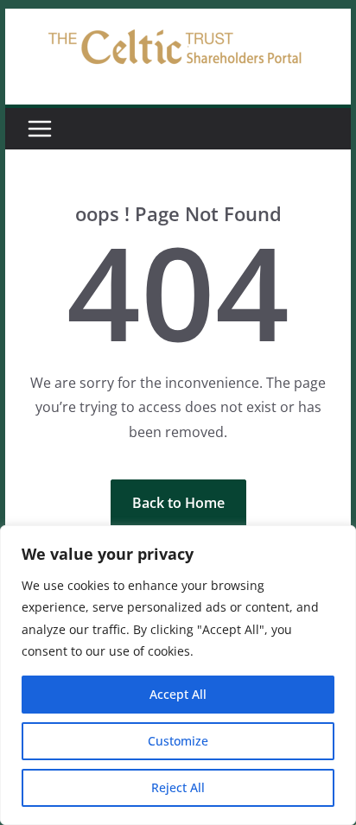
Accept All (178, 694)
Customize (178, 741)
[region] (178, 675)
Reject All (178, 787)
